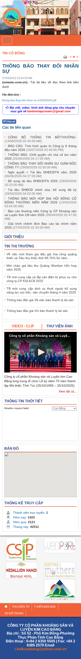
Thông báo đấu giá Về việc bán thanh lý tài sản (40, 300)
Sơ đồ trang (13, 613)
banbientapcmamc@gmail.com (49, 111)
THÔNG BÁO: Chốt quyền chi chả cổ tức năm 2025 (40, 156)
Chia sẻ (10, 121)
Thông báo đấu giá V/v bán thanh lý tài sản (37, 311)
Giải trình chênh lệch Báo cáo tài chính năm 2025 (40, 225)
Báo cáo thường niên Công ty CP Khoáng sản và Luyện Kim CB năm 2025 (40, 214)
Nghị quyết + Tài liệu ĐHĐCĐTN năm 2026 (40, 174)
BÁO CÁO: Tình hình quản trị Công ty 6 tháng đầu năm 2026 (40, 148)
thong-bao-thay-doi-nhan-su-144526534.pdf (29, 100)
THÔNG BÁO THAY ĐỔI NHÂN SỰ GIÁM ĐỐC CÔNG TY (40, 165)
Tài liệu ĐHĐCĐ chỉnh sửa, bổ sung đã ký (40, 191)
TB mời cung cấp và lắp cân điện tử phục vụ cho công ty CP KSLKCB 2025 (42, 279)
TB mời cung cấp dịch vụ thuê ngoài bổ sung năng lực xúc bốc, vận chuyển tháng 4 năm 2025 (42, 290)
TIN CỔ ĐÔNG (13, 53)
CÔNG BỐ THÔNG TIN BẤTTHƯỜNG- (40, 139)
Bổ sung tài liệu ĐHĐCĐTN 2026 (40, 183)
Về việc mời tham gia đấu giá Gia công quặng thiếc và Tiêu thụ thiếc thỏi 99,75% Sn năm (42, 256)
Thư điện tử (20, 606)
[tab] (23, 326)
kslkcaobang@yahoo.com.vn (42, 649)
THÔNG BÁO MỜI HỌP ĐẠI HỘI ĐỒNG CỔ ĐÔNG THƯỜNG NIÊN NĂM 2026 (40, 202)
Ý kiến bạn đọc (45, 606)
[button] (40, 352)
